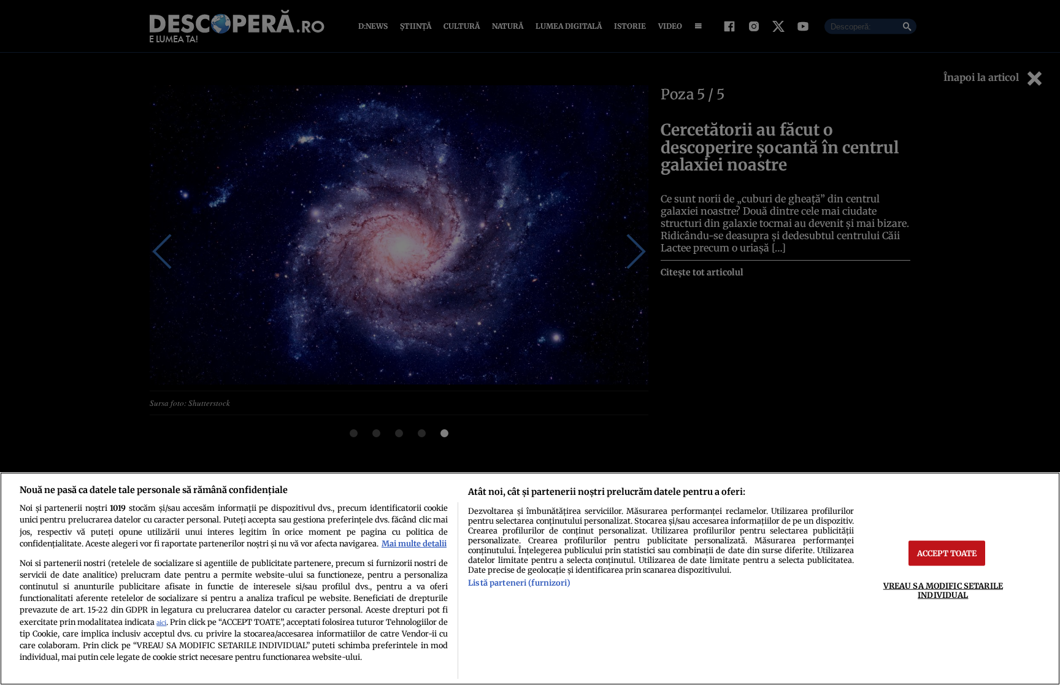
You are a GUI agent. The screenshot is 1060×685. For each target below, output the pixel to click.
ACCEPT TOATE (947, 552)
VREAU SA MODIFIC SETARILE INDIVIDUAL (943, 589)
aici (161, 623)
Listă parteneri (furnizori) (519, 582)
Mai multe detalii (414, 543)
